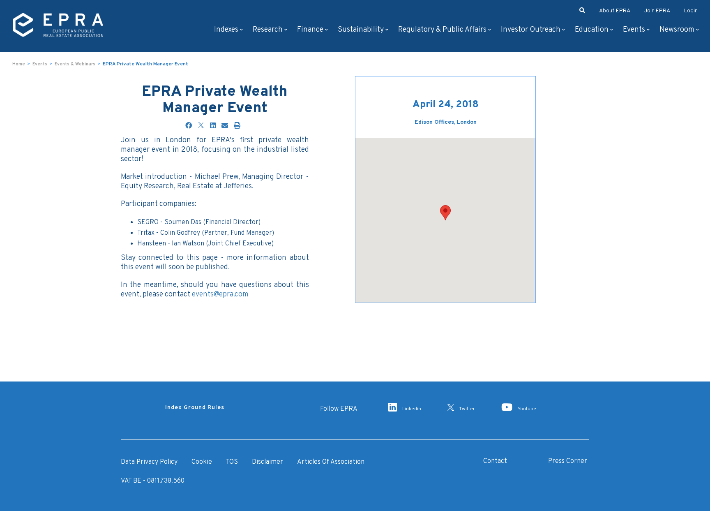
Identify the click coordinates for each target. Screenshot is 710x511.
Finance (310, 30)
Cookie (201, 462)
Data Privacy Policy (149, 462)
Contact (495, 461)
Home (18, 64)
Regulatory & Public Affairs (442, 30)
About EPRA (614, 10)
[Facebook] (188, 126)
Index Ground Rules (194, 407)
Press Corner (567, 461)
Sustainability (361, 30)
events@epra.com (220, 294)
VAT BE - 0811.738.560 (152, 481)
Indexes (226, 30)
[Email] (224, 126)
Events (634, 30)
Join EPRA (657, 10)
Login (691, 10)
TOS (232, 462)
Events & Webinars (75, 64)
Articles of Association (330, 462)
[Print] (237, 126)
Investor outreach (530, 30)
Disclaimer (267, 462)
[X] (201, 126)
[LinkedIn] (213, 126)
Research (268, 30)
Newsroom (676, 30)
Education (592, 30)
